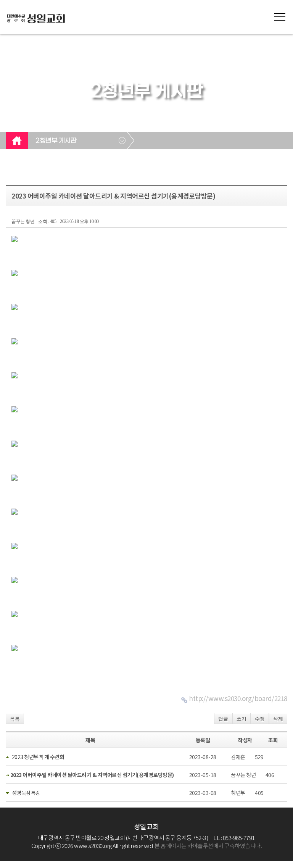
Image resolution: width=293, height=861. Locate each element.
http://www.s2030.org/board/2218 (238, 698)
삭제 (278, 719)
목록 (15, 719)
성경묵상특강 (26, 792)
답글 (223, 719)
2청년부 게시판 (55, 141)
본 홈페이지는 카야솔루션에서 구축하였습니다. (208, 846)
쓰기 (241, 719)
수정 (260, 719)
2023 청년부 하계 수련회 (38, 757)
